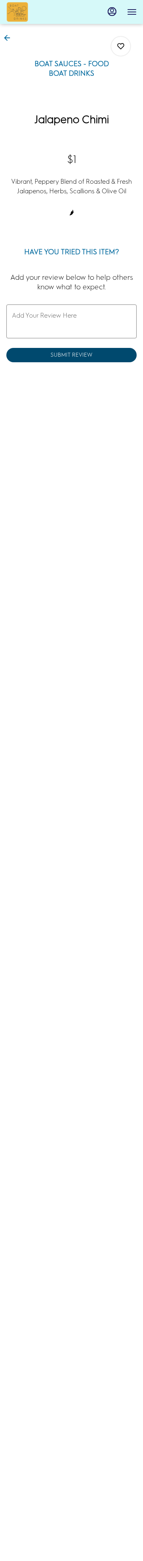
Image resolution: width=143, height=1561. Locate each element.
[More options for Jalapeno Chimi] (120, 46)
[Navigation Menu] (132, 12)
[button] (9, 37)
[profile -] (112, 11)
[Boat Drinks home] (42, 12)
